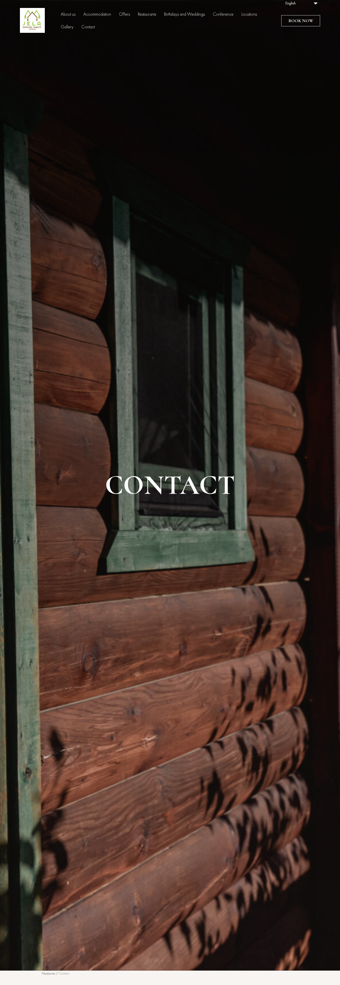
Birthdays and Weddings (184, 14)
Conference (223, 14)
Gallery (67, 27)
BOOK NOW (300, 20)
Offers (124, 14)
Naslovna (48, 973)
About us (68, 14)
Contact (88, 27)
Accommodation (97, 14)
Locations (249, 14)
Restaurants (147, 14)
